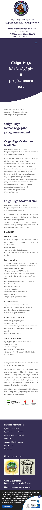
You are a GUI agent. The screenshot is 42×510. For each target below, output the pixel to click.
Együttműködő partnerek (13, 432)
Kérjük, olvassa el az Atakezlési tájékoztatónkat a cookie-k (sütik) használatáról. (19, 495)
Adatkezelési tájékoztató (13, 442)
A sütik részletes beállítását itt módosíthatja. (17, 502)
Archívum (7, 439)
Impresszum (8, 445)
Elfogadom (7, 506)
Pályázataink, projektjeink (14, 435)
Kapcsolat (8, 449)
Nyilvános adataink (11, 428)
